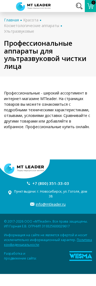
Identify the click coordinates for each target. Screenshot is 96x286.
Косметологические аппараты (31, 25)
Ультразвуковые (19, 31)
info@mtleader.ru (51, 204)
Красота (30, 19)
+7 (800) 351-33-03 (50, 183)
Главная (11, 19)
